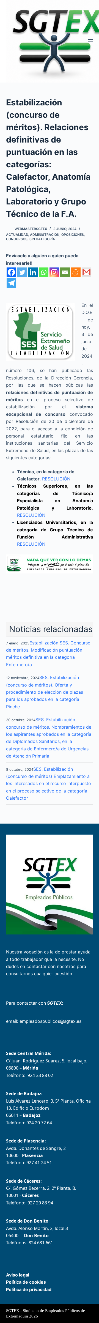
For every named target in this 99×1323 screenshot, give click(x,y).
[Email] (65, 272)
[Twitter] (22, 272)
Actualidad (17, 235)
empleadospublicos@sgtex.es (50, 1021)
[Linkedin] (33, 272)
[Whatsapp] (43, 272)
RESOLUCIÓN (56, 479)
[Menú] (90, 41)
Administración (44, 235)
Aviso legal (17, 1275)
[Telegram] (11, 283)
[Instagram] (54, 272)
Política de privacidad (28, 1289)
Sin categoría (42, 239)
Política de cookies (26, 1282)
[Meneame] (76, 272)
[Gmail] (86, 272)
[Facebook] (11, 272)
